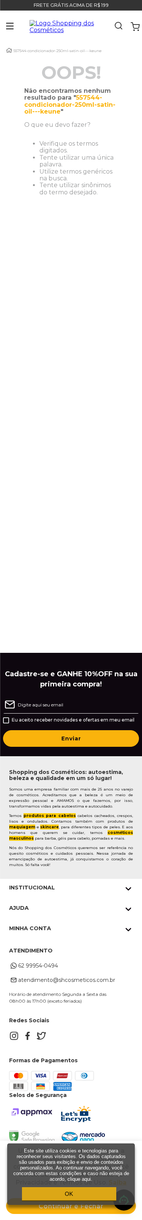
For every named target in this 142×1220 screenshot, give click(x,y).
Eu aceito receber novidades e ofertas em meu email (73, 720)
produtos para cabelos (49, 815)
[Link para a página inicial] (9, 50)
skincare (49, 827)
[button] (4, 26)
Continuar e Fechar (71, 1206)
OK (69, 1194)
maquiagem (22, 827)
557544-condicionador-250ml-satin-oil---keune (57, 51)
